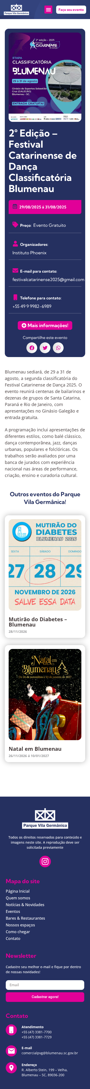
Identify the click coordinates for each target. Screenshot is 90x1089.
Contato (13, 938)
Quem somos (18, 898)
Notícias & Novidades (25, 904)
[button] (48, 10)
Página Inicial (18, 891)
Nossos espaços (20, 925)
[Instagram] (45, 861)
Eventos (13, 911)
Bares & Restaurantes (25, 918)
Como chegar (18, 931)
